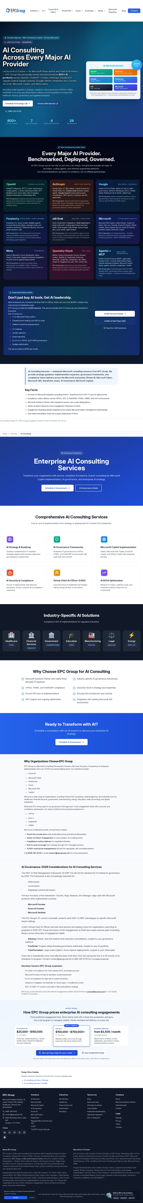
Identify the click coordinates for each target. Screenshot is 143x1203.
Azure (78, 11)
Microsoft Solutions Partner (126, 1102)
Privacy (118, 1121)
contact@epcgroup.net (96, 991)
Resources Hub (93, 1102)
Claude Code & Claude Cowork (18, 80)
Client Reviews (121, 1105)
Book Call (131, 1198)
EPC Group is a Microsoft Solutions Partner (27, 1159)
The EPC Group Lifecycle (40, 1129)
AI (43, 11)
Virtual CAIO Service (46, 103)
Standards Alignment (94, 1115)
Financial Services (66, 1105)
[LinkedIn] (5, 1132)
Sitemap (119, 1118)
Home (5, 434)
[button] (123, 1195)
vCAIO (33, 1126)
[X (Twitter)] (10, 1132)
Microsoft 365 (36, 1102)
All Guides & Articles (94, 1105)
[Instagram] (24, 1132)
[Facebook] (19, 1132)
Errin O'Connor (30, 421)
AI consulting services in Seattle (35, 1083)
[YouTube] (15, 1132)
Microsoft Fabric (37, 1115)
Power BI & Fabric (53, 10)
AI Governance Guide (88, 488)
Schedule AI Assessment (56, 488)
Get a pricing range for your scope (57, 1053)
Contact (134, 11)
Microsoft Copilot (37, 1105)
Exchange (89, 11)
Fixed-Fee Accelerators (96, 1111)
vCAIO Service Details (113, 314)
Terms (118, 1124)
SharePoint (66, 11)
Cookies (119, 1127)
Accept (15, 1197)
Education (62, 1111)
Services (14, 434)
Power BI (34, 1111)
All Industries (63, 1099)
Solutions (34, 11)
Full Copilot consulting (126, 235)
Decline (32, 1197)
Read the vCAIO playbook (116, 328)
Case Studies (92, 1108)
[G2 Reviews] (5, 1137)
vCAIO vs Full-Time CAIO (115, 321)
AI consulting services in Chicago (36, 1080)
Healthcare (63, 1102)
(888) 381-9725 (14, 111)
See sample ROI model (94, 1053)
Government (63, 1108)
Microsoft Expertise (113, 10)
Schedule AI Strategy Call (16, 103)
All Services (35, 1099)
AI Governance (36, 1108)
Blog (124, 11)
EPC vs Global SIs (93, 1118)
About (100, 11)
